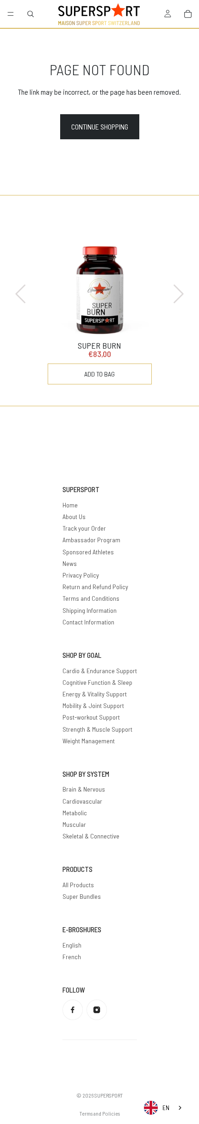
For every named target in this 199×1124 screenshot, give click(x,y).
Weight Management (88, 741)
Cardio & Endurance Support (99, 671)
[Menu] (10, 14)
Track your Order (84, 528)
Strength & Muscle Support (97, 729)
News (69, 563)
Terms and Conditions (90, 598)
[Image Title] (72, 1010)
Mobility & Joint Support (93, 705)
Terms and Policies (100, 1113)
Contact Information (88, 622)
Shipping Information (89, 610)
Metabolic (74, 813)
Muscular (74, 824)
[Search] (30, 14)
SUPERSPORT (108, 1095)
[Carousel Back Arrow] (21, 294)
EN (165, 1107)
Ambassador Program (91, 540)
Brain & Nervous (83, 789)
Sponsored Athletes (88, 552)
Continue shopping (99, 126)
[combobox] (163, 1108)
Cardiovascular (82, 801)
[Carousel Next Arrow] (177, 294)
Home (70, 505)
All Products (78, 885)
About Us (74, 516)
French (71, 957)
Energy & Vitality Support (94, 694)
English (71, 945)
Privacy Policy (80, 575)
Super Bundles (81, 896)
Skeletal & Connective (90, 836)
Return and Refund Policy (95, 587)
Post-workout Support (91, 717)
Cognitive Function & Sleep (97, 682)
